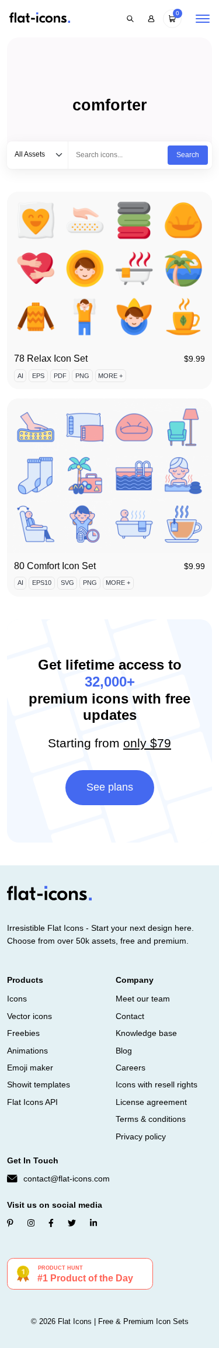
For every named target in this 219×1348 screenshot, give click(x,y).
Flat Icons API (32, 1102)
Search (187, 155)
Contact (130, 1016)
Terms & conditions (151, 1119)
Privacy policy (141, 1136)
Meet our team (143, 998)
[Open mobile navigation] (203, 18)
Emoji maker (30, 1067)
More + (110, 375)
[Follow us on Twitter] (72, 1223)
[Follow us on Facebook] (51, 1223)
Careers (130, 1067)
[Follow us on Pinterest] (10, 1223)
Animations (27, 1050)
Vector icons (29, 1016)
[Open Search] (130, 18)
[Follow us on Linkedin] (93, 1223)
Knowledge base (146, 1033)
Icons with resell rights (156, 1084)
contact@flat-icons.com (66, 1178)
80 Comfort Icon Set (55, 566)
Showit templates (38, 1084)
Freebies (23, 1033)
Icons (17, 998)
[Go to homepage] (39, 18)
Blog (124, 1050)
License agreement (151, 1102)
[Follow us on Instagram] (30, 1223)
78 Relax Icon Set (51, 358)
